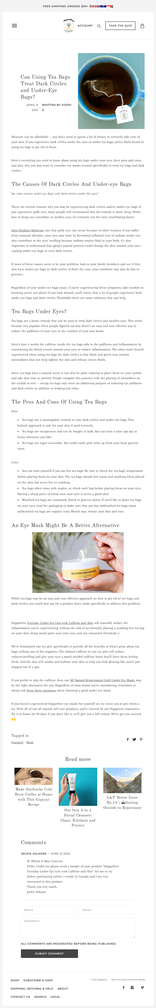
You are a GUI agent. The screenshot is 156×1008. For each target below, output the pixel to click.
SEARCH (40, 997)
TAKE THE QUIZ (120, 25)
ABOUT (62, 988)
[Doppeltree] (68, 25)
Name (28, 910)
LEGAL (55, 997)
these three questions (41, 690)
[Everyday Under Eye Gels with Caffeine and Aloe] (78, 562)
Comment (32, 921)
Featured (17, 742)
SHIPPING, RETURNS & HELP (32, 988)
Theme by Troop (118, 979)
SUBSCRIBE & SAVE (38, 980)
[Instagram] (132, 987)
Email (87, 910)
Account (85, 25)
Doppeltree (102, 979)
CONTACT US (20, 997)
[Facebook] (123, 987)
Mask (29, 742)
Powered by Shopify (136, 979)
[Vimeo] (142, 987)
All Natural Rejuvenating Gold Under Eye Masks (102, 680)
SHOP (15, 980)
